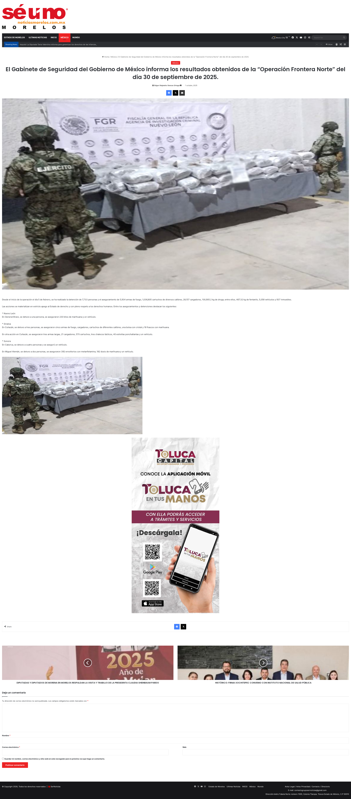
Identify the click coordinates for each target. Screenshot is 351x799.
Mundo (76, 37)
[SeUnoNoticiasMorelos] (35, 16)
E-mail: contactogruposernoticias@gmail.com (307, 790)
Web (184, 747)
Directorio (325, 786)
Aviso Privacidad (303, 786)
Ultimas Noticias (38, 37)
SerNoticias (55, 786)
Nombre (6, 735)
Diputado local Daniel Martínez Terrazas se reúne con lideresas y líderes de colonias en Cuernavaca (62, 44)
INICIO (54, 37)
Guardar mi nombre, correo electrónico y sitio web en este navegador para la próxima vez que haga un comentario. (54, 759)
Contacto (316, 786)
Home (106, 57)
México (65, 37)
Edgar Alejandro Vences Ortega (166, 85)
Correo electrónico (11, 747)
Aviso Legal (290, 786)
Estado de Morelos (14, 37)
